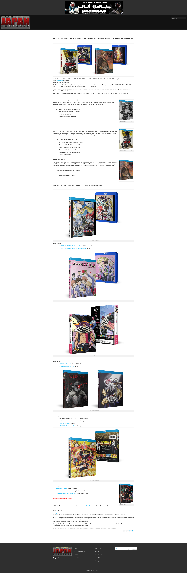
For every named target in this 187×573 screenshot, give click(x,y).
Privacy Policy (98, 554)
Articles (62, 17)
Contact (129, 17)
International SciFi (83, 17)
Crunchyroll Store (87, 505)
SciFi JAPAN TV (99, 548)
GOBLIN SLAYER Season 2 (65, 423)
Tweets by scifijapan (121, 548)
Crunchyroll (60, 80)
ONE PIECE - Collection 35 (65, 363)
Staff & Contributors (97, 17)
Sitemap (97, 561)
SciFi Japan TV (71, 17)
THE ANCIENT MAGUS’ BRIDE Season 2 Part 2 (66, 493)
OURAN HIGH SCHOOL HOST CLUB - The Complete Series (72, 248)
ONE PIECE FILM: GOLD (61, 488)
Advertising (116, 17)
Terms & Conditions (100, 558)
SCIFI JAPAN (98, 570)
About (75, 548)
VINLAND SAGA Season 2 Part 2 (66, 366)
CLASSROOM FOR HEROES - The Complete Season (71, 245)
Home (56, 17)
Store (123, 17)
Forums (108, 17)
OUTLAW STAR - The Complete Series (67, 425)
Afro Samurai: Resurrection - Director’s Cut (69, 421)
